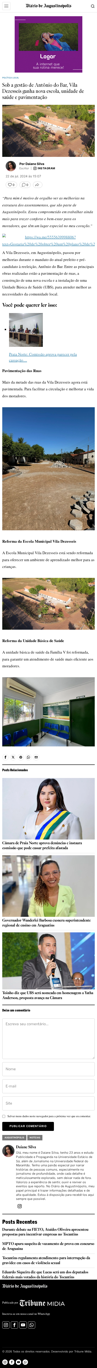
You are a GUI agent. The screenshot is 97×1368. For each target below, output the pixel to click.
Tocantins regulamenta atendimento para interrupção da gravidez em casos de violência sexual (46, 1260)
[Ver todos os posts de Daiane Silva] (11, 166)
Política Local (10, 78)
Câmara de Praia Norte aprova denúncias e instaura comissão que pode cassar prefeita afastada (42, 846)
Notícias (35, 1138)
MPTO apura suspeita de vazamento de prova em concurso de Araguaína (48, 1246)
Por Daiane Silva (31, 164)
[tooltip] (5, 757)
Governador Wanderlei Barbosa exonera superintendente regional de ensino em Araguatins (46, 923)
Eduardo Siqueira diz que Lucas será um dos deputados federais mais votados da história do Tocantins (45, 1275)
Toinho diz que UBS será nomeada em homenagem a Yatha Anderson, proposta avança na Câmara (47, 995)
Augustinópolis (14, 1138)
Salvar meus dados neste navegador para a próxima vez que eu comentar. (49, 1116)
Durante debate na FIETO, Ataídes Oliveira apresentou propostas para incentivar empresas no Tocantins (45, 1232)
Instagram (46, 168)
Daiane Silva (26, 1147)
